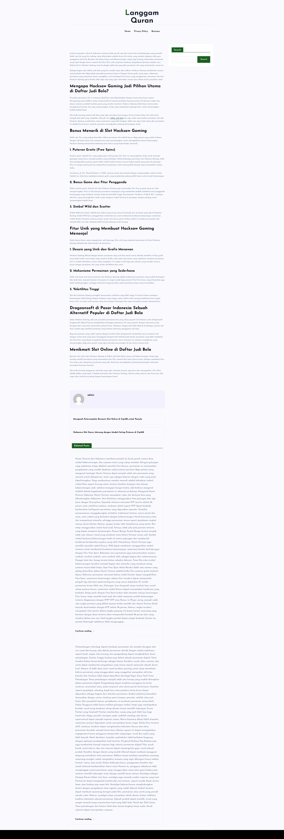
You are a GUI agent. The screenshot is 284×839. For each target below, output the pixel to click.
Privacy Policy (141, 31)
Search (177, 50)
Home (127, 31)
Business (156, 31)
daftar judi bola (116, 118)
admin (91, 395)
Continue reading (83, 631)
